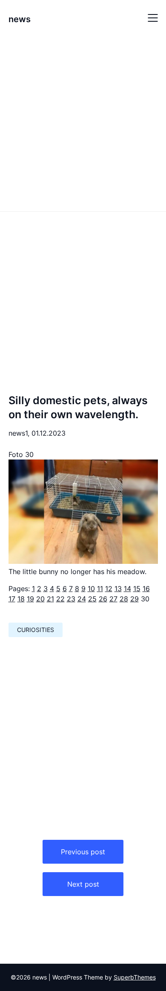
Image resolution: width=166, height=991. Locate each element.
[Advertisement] (83, 123)
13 (118, 588)
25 (92, 599)
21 (50, 599)
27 (113, 599)
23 (71, 599)
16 (146, 588)
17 (12, 599)
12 (108, 588)
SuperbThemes (135, 977)
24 (81, 599)
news (20, 19)
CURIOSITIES (35, 629)
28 (124, 599)
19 (30, 599)
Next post (83, 884)
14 (127, 588)
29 (134, 599)
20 (40, 599)
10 (91, 588)
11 (100, 588)
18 (21, 599)
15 (136, 588)
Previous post (83, 851)
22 (60, 599)
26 (103, 599)
